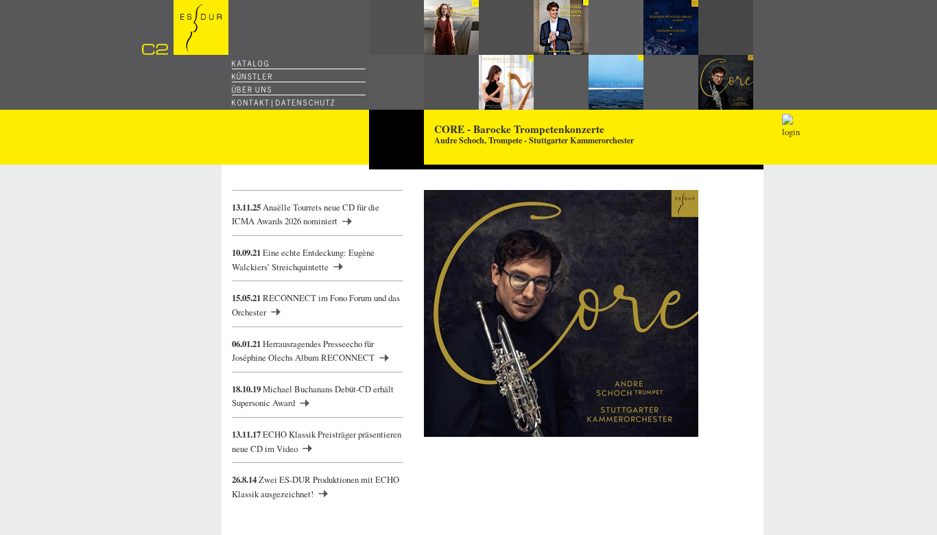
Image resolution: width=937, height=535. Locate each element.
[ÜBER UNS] (251, 89)
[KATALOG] (250, 63)
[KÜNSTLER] (252, 76)
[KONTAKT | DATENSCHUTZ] (283, 102)
